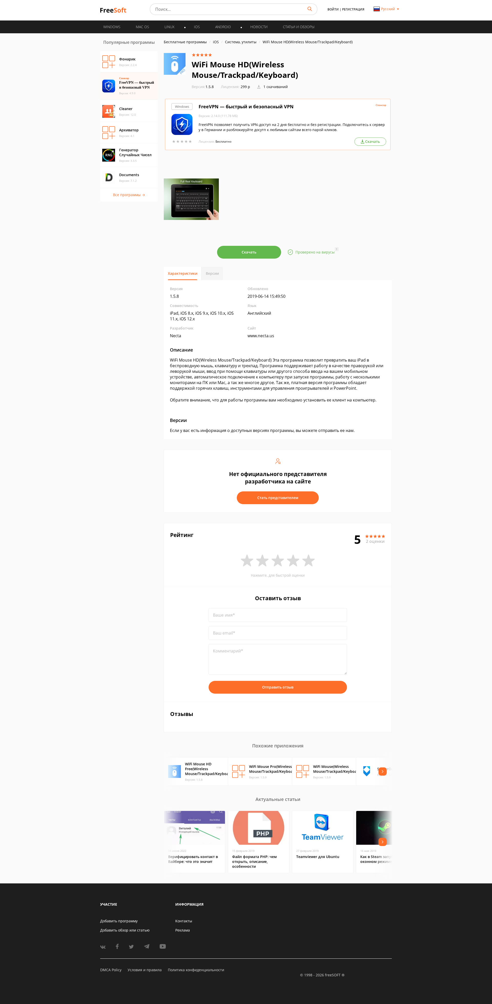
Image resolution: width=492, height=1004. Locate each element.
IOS (197, 26)
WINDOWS (111, 26)
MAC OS (142, 26)
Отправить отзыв (277, 687)
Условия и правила (145, 969)
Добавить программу (119, 920)
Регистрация (353, 9)
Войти (333, 9)
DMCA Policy (110, 969)
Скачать (249, 252)
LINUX (170, 26)
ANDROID (223, 26)
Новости (259, 26)
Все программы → (129, 194)
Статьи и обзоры (298, 26)
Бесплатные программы (185, 41)
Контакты (183, 920)
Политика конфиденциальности (196, 969)
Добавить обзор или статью (125, 930)
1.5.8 (203, 86)
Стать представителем (277, 497)
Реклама (182, 930)
